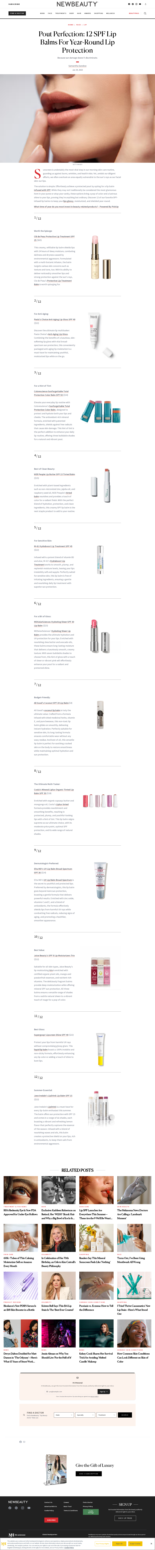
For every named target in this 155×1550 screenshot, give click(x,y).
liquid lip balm (41, 1049)
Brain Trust (68, 1506)
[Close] (151, 1543)
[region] (77, 1544)
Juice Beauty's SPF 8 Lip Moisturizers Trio (54, 955)
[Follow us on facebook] (129, 4)
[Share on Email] (24, 1442)
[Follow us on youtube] (140, 4)
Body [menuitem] (72, 13)
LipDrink (52, 1106)
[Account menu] (145, 4)
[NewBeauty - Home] (77, 4)
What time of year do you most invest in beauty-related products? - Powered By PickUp (76, 206)
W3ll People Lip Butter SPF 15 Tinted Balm (54, 474)
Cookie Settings (91, 1512)
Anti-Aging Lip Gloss (58, 334)
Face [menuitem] (50, 13)
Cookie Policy (49, 1510)
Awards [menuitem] (87, 13)
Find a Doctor (87, 1502)
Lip (85, 25)
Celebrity (47, 1254)
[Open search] (144, 13)
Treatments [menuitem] (60, 13)
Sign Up (102, 1392)
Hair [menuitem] (79, 13)
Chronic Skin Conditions (92, 1302)
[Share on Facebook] (20, 1442)
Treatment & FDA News (15, 1207)
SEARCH (125, 1415)
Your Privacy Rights (102, 1544)
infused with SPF (42, 190)
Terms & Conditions (71, 1510)
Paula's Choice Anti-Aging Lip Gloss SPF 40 (54, 319)
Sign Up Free (125, 1518)
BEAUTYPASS (134, 13)
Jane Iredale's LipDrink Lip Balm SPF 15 (53, 1095)
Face (78, 25)
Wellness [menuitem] (110, 13)
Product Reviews (12, 1302)
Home (70, 25)
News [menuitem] (42, 13)
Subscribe (14, 4)
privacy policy (94, 1396)
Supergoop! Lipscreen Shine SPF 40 (51, 1034)
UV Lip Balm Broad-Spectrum (58, 879)
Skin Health (123, 1207)
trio (51, 970)
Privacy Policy (88, 1506)
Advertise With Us (50, 1506)
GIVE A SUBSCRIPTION (88, 1474)
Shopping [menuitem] (98, 13)
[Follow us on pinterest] (133, 4)
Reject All (119, 1544)
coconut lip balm (52, 710)
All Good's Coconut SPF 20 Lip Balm (51, 702)
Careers (66, 1502)
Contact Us (48, 1502)
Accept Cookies (135, 1544)
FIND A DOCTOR (17, 13)
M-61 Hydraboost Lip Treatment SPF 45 (53, 546)
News (6, 1350)
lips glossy (68, 201)
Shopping (84, 1254)
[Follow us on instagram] (136, 4)
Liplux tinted (62, 804)
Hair (44, 1207)
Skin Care (84, 1207)
